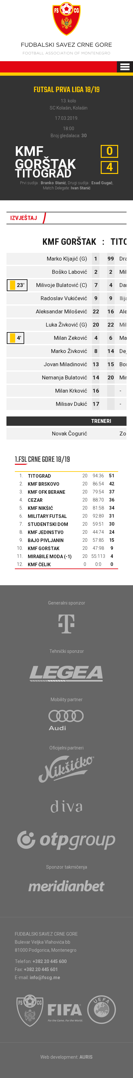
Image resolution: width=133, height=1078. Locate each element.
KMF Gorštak (43, 548)
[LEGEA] (67, 672)
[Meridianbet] (66, 888)
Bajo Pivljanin (46, 540)
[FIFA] (65, 1011)
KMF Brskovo (43, 484)
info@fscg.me (45, 977)
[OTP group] (66, 840)
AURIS (86, 1057)
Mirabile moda (45, 556)
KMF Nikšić (40, 508)
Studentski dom (48, 524)
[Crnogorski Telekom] (66, 624)
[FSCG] (30, 1011)
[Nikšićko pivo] (66, 769)
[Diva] (66, 807)
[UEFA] (102, 1011)
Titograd (39, 476)
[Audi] (66, 720)
